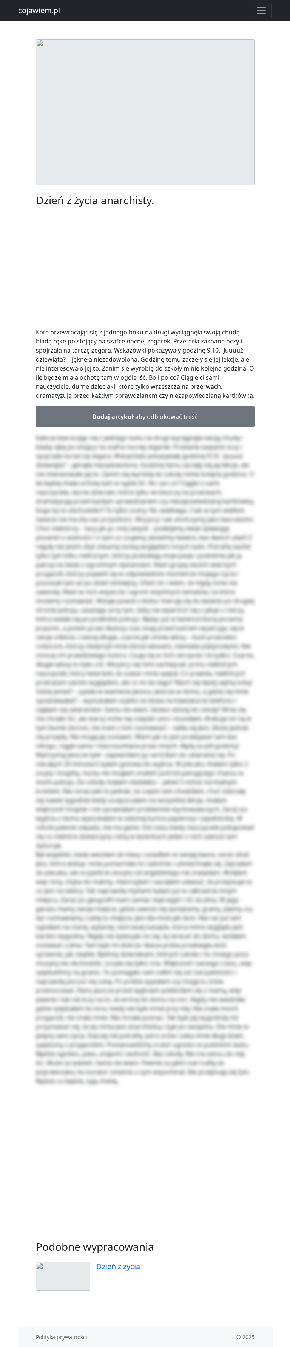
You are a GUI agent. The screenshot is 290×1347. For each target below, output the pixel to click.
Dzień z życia (118, 1266)
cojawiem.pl (39, 10)
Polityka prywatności (61, 1337)
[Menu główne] (261, 10)
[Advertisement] (145, 269)
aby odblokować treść (145, 417)
